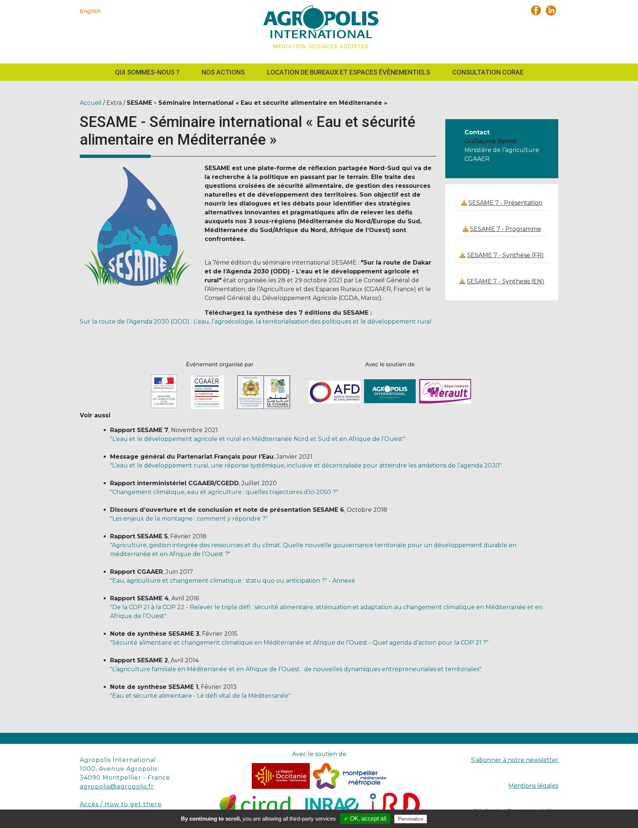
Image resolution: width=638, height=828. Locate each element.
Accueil (91, 102)
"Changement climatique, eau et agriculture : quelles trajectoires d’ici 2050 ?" (224, 492)
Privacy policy (446, 819)
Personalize (410, 819)
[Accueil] (319, 29)
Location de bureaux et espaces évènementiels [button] (348, 72)
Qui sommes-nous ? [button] (147, 72)
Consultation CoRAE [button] (488, 72)
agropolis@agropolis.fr (117, 786)
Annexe (343, 580)
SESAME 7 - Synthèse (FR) (505, 255)
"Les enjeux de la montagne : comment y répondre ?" (189, 518)
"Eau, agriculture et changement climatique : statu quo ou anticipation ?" (218, 580)
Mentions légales (533, 785)
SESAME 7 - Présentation (505, 202)
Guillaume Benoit (490, 141)
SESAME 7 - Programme (505, 228)
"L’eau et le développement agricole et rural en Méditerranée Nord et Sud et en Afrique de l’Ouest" (257, 438)
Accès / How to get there (121, 804)
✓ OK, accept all (365, 818)
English (90, 10)
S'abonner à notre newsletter (514, 759)
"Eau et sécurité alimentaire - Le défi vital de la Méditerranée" (200, 695)
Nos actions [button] (223, 72)
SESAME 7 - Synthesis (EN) (505, 281)
